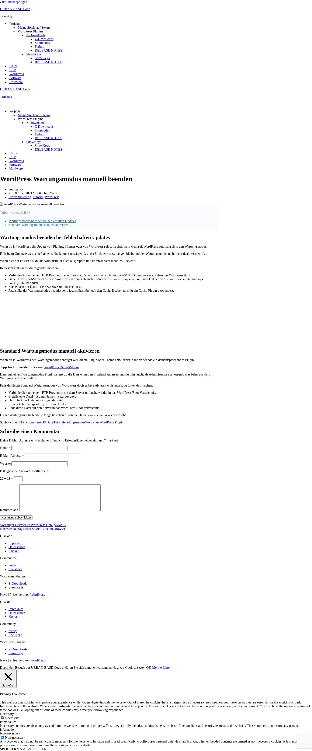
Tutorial (38, 197)
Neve (3, 594)
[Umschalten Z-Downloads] (74, 123)
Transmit (105, 275)
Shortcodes (42, 43)
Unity (13, 66)
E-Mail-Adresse (12, 455)
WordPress (16, 74)
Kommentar (9, 510)
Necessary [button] (7, 714)
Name (5, 448)
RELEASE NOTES (48, 50)
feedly (12, 565)
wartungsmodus (74, 422)
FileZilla (75, 275)
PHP (12, 70)
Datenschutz (16, 547)
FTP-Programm (29, 422)
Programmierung (19, 197)
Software (15, 78)
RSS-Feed (15, 569)
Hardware (16, 82)
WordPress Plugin (112, 422)
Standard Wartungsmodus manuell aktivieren (39, 225)
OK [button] (148, 667)
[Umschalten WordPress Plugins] (74, 119)
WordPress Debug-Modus (61, 367)
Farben (39, 46)
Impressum (15, 543)
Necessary (12, 718)
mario (18, 189)
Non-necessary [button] (10, 733)
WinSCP (124, 275)
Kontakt (13, 551)
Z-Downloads (44, 39)
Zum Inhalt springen (13, 2)
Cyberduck (90, 275)
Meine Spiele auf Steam (34, 27)
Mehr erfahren (161, 667)
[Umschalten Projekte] (74, 111)
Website (5, 463)
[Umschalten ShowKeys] (74, 142)
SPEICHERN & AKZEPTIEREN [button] (23, 749)
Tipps (49, 422)
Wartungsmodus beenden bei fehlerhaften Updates (42, 221)
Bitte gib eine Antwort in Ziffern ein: (24, 471)
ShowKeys (42, 58)
